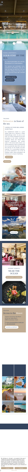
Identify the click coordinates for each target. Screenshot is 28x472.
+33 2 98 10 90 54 (10, 324)
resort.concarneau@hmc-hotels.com (15, 322)
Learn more (14, 470)
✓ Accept (7, 468)
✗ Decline (20, 468)
